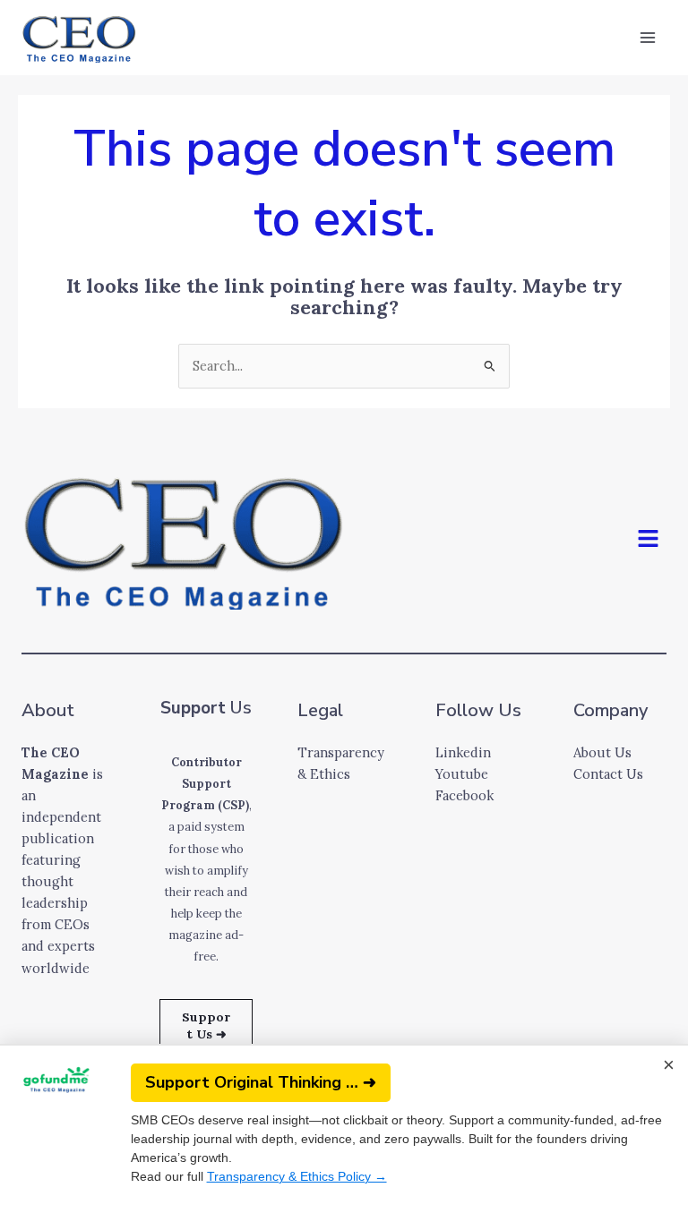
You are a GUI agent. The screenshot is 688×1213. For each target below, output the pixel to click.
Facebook (464, 795)
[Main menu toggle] (647, 37)
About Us (602, 752)
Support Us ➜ (206, 1025)
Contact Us (608, 773)
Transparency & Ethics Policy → (297, 1176)
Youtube (461, 773)
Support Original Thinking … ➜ (260, 1082)
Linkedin (463, 752)
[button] (648, 539)
